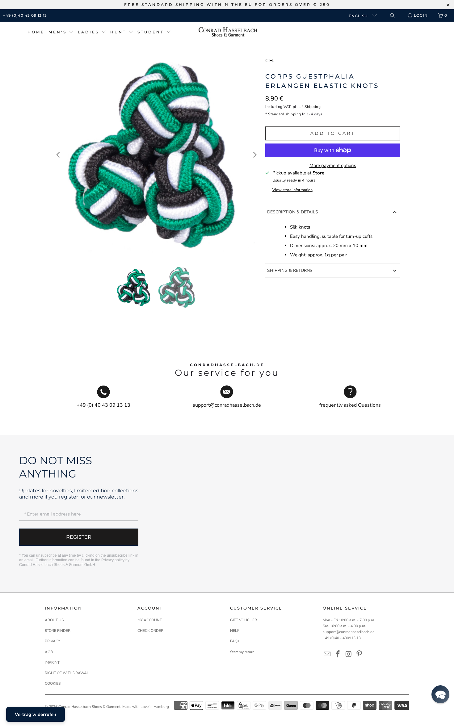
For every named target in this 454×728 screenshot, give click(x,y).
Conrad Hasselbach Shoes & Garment (89, 706)
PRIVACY (52, 641)
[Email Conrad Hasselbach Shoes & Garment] (327, 654)
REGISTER (78, 537)
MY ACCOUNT (149, 620)
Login (421, 15)
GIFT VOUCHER (243, 620)
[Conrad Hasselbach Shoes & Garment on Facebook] (338, 654)
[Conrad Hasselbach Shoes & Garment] (228, 32)
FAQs (234, 641)
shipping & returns (290, 270)
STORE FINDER (57, 630)
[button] (61, 32)
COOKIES (53, 683)
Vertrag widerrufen (35, 714)
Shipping (313, 106)
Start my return (242, 651)
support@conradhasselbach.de (348, 631)
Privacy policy (112, 560)
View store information (292, 190)
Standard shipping (284, 114)
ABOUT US (54, 620)
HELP (235, 630)
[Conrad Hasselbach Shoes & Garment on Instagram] (348, 654)
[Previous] (59, 155)
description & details (292, 212)
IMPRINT (52, 662)
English (359, 16)
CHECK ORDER (150, 630)
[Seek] (392, 15)
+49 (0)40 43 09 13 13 (25, 15)
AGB (49, 651)
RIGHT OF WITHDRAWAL (67, 672)
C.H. (269, 61)
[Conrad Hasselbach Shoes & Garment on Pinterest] (359, 654)
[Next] (254, 155)
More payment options (332, 165)
